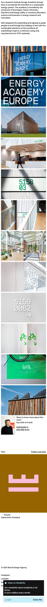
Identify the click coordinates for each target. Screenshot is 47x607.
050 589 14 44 (22, 430)
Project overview (38, 452)
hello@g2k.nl (22, 427)
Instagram (5, 575)
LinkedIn (5, 579)
